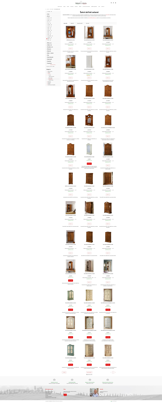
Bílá (49, 21)
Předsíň (49, 83)
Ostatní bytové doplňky (51, 84)
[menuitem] (60, 7)
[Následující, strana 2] (113, 372)
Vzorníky (46, 395)
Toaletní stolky (51, 80)
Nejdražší (72, 23)
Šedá (49, 34)
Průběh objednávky (48, 392)
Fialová (49, 27)
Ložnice (49, 73)
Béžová (49, 20)
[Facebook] (101, 395)
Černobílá (50, 24)
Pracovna (49, 81)
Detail (70, 48)
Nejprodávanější (79, 23)
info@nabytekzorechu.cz (104, 391)
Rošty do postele (51, 76)
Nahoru (64, 372)
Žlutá (49, 40)
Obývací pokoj (50, 71)
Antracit (49, 17)
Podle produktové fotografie (69, 73)
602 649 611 (101, 392)
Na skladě (50, 11)
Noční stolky (50, 77)
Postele (50, 75)
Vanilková (50, 37)
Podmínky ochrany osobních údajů (50, 397)
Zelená (49, 38)
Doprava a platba (48, 394)
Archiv (65, 394)
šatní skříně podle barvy (92, 17)
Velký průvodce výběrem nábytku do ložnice (70, 391)
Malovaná (50, 30)
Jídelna (49, 72)
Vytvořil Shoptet (114, 401)
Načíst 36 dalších (89, 372)
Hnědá (49, 28)
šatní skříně (107, 14)
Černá (49, 23)
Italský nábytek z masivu (49, 391)
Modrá (49, 31)
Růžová (49, 33)
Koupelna (49, 82)
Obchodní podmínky (48, 396)
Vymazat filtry (52, 64)
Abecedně (87, 23)
